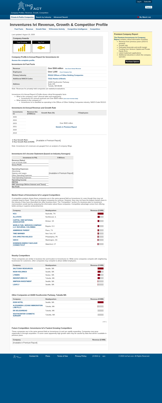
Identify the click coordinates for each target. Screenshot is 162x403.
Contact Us (33, 356)
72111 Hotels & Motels (57, 79)
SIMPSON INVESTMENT (22, 281)
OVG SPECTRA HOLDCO (22, 237)
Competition (95, 29)
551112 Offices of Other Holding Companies (65, 75)
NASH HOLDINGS (20, 272)
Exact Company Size (66, 72)
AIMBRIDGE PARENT (21, 230)
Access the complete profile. (23, 60)
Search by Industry (43, 17)
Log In (139, 1)
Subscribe (147, 1)
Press (48, 356)
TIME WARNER (19, 233)
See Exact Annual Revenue (73, 68)
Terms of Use (62, 356)
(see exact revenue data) (71, 98)
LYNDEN (16, 275)
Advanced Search (61, 17)
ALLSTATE (17, 217)
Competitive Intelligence (77, 29)
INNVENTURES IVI (20, 278)
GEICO (15, 240)
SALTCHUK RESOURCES (23, 268)
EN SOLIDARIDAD (20, 311)
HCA (14, 214)
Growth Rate (41, 29)
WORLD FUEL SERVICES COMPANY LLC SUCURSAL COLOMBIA (27, 226)
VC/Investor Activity (57, 29)
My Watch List (145, 17)
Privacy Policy (80, 356)
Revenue (29, 29)
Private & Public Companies (22, 17)
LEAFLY (16, 284)
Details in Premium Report (66, 127)
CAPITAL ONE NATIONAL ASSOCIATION (23, 221)
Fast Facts (19, 29)
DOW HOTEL (18, 302)
